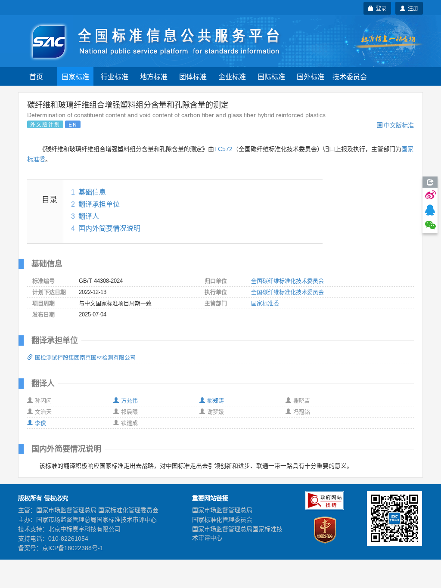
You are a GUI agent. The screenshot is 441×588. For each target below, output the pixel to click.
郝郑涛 (215, 400)
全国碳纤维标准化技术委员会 (287, 281)
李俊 (40, 423)
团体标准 (193, 76)
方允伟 (129, 400)
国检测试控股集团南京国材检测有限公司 (85, 357)
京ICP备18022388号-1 (72, 548)
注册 (411, 8)
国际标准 (271, 76)
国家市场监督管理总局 (222, 510)
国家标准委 (265, 303)
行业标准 (114, 76)
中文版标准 (399, 125)
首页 (36, 76)
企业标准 (232, 76)
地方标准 (154, 76)
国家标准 (75, 76)
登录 (379, 8)
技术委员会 (349, 76)
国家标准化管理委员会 (222, 519)
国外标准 (310, 76)
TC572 (223, 148)
